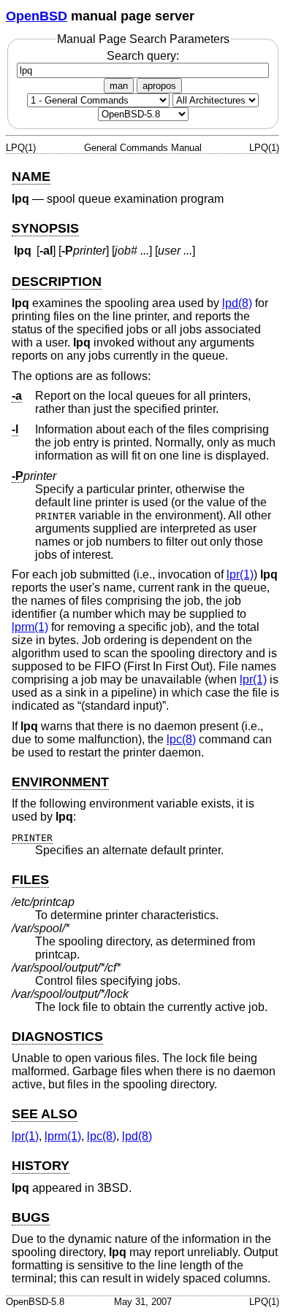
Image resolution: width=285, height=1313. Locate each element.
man (119, 85)
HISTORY (40, 1165)
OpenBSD (36, 16)
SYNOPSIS (45, 228)
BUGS (31, 1217)
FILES (30, 879)
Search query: (143, 56)
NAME (31, 176)
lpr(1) (240, 574)
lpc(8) (181, 739)
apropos (159, 85)
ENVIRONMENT (60, 782)
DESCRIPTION (57, 281)
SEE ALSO (44, 1114)
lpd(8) (237, 303)
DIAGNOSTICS (57, 1036)
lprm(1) (30, 627)
